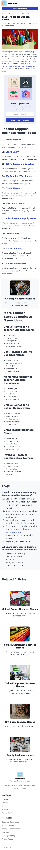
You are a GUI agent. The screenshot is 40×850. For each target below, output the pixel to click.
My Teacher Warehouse (19, 176)
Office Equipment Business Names (20, 685)
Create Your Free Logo (20, 120)
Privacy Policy (7, 839)
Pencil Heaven (13, 139)
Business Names (14, 13)
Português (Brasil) (9, 813)
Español (5, 803)
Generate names (20, 8)
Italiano (5, 806)
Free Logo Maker (20, 103)
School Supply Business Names (20, 609)
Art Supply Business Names (20, 298)
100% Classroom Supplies (20, 164)
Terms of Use (7, 832)
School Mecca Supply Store (21, 218)
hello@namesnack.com (11, 829)
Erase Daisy (12, 151)
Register (10, 541)
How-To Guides (8, 825)
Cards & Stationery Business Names (20, 646)
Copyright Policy (8, 836)
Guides (4, 13)
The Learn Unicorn (16, 203)
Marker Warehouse (15, 263)
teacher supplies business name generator (17, 66)
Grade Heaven (13, 188)
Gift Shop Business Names (20, 722)
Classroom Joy (14, 248)
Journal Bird (13, 233)
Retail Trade (25, 13)
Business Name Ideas (10, 822)
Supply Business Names (20, 755)
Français (5, 809)
